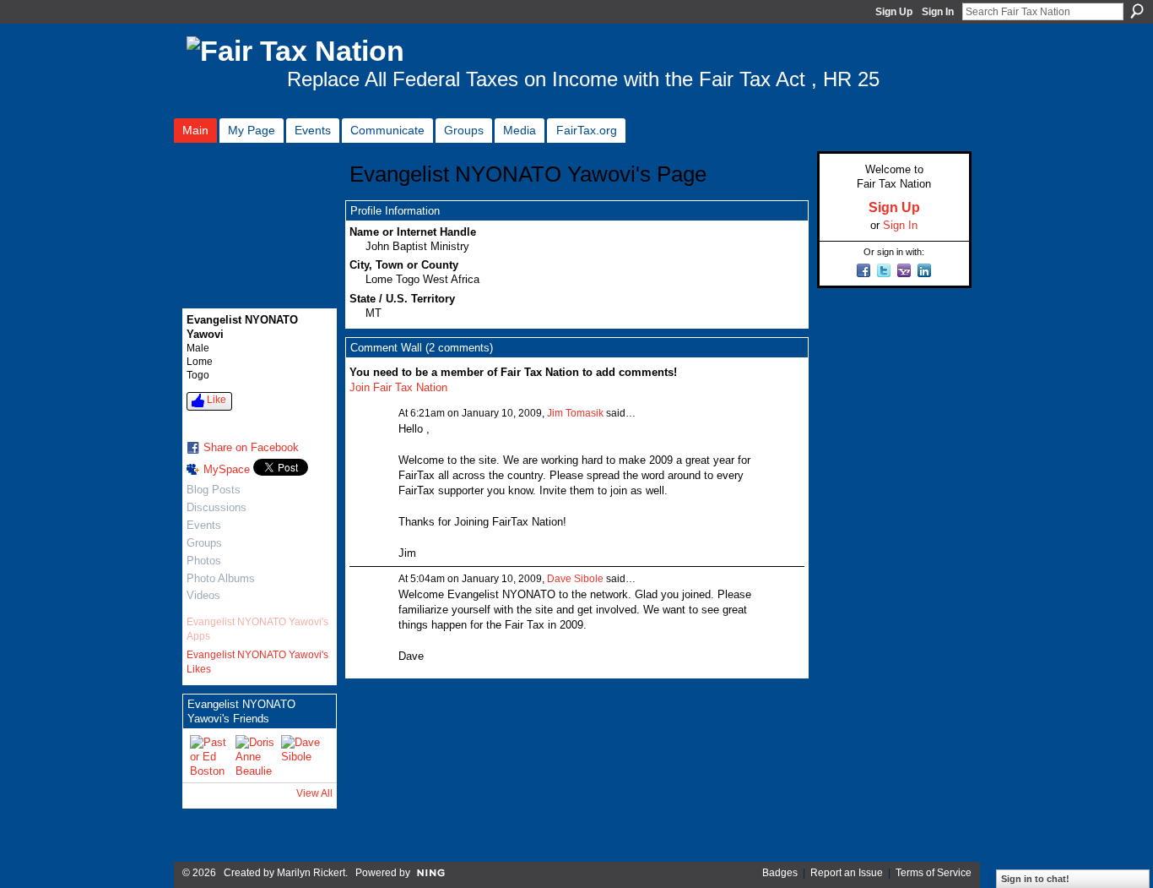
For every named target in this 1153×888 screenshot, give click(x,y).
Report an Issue (846, 873)
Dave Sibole (575, 579)
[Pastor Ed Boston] (210, 755)
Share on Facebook (251, 447)
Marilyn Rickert (311, 873)
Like (216, 400)
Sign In (938, 12)
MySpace (226, 469)
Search (1137, 11)
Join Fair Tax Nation (398, 387)
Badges (780, 873)
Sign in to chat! (1035, 879)
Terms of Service (934, 873)
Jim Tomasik (575, 413)
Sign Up (893, 12)
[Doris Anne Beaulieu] (255, 755)
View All (314, 793)
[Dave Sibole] (301, 755)
